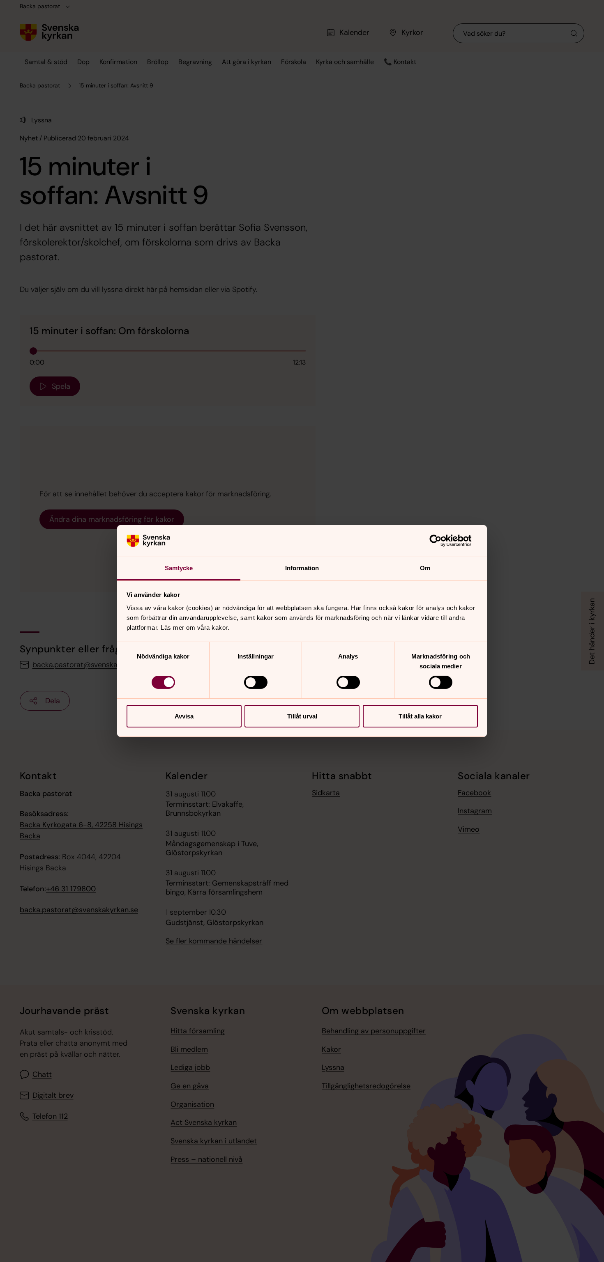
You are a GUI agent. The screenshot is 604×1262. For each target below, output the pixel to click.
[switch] (255, 682)
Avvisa (184, 716)
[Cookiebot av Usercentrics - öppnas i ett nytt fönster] (442, 541)
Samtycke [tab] (179, 567)
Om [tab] (425, 567)
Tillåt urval (302, 716)
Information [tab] (302, 567)
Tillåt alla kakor (420, 716)
